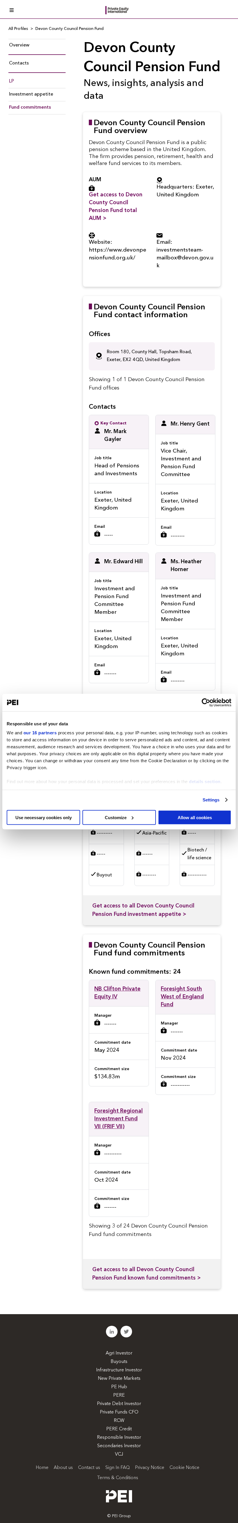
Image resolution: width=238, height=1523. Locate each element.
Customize (116, 817)
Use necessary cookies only (43, 817)
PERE (119, 1395)
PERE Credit (119, 1429)
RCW (119, 1420)
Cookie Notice (184, 1467)
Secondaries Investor (119, 1446)
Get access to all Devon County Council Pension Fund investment (143, 910)
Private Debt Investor (119, 1404)
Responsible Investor (119, 1437)
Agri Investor (119, 1353)
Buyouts (119, 1361)
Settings (211, 799)
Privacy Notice (149, 1467)
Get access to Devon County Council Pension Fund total (116, 206)
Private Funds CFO (119, 1412)
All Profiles (18, 29)
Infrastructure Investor (119, 1370)
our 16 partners (40, 732)
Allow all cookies (195, 817)
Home (42, 1467)
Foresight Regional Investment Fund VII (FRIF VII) (118, 1119)
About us (63, 1467)
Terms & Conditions (117, 1478)
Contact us (89, 1467)
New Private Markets (119, 1378)
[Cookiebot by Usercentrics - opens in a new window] (206, 702)
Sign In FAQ (117, 1467)
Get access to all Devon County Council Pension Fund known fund (146, 1274)
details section (205, 781)
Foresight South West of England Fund (182, 997)
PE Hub (119, 1387)
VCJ (119, 1454)
